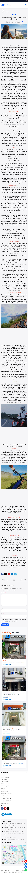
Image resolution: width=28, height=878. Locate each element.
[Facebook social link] (2, 574)
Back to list (14, 580)
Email (2, 613)
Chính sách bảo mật (5, 779)
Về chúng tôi (3, 774)
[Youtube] (5, 808)
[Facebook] (2, 808)
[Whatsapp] (25, 870)
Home (2, 12)
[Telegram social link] (15, 574)
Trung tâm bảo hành (5, 777)
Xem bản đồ (21, 662)
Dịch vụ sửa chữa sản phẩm (6, 793)
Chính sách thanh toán (5, 783)
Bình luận (3, 593)
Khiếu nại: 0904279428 (6, 803)
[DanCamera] (6, 5)
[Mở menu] (25, 5)
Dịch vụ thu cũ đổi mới (5, 791)
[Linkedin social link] (12, 574)
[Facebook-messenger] (25, 864)
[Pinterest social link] (8, 574)
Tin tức (7, 12)
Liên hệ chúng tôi (4, 795)
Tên (2, 608)
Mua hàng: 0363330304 (6, 800)
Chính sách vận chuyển (6, 786)
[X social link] (5, 574)
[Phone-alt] (25, 861)
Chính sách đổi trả (4, 781)
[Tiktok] (8, 808)
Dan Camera (10, 22)
